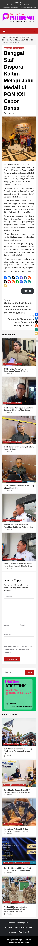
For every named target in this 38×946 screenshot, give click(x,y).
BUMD (17, 744)
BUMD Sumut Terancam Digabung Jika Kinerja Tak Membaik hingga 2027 (18, 751)
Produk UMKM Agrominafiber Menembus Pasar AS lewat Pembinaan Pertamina (15, 909)
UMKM (21, 902)
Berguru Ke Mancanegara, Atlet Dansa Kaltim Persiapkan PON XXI (21, 321)
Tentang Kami (18, 5)
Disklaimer (27, 5)
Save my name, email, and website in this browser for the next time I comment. (19, 649)
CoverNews (13, 942)
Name (7, 625)
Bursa (6, 824)
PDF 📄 (27, 291)
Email (23, 625)
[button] (5, 277)
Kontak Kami (31, 7)
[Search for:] (14, 672)
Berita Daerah (8, 744)
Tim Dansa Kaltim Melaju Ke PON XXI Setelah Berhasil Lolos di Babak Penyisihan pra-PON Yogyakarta (18, 306)
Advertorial (8, 48)
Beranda (9, 5)
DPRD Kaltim (17, 364)
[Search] (33, 31)
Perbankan (22, 785)
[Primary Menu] (4, 30)
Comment (8, 596)
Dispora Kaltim (19, 48)
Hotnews (23, 744)
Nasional (14, 785)
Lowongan (22, 7)
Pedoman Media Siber (10, 7)
